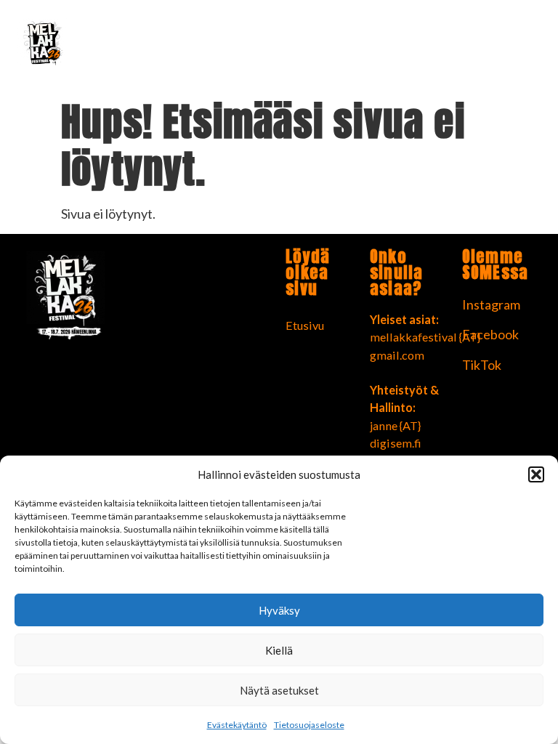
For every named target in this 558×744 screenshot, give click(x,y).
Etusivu (305, 325)
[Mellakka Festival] (90, 46)
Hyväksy (279, 610)
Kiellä (279, 650)
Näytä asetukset (279, 690)
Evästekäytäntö (237, 724)
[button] (536, 474)
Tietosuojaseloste (309, 724)
